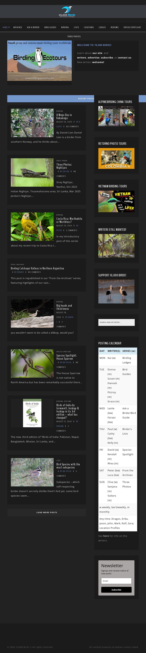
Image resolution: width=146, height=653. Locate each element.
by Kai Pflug (66, 362)
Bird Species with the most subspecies (68, 466)
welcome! (98, 62)
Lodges (102, 27)
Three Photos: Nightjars (64, 166)
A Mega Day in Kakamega (64, 116)
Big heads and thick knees (64, 307)
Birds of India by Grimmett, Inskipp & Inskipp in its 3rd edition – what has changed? (67, 411)
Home (5, 27)
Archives (17, 27)
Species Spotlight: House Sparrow (66, 357)
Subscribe (116, 589)
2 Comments (71, 230)
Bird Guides (50, 27)
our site (97, 53)
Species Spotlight (132, 27)
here (106, 535)
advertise (94, 57)
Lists (76, 27)
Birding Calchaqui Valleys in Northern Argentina (37, 268)
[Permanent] (32, 136)
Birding (65, 27)
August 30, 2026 (64, 122)
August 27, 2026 (64, 421)
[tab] (46, 98)
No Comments (72, 126)
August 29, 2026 (64, 225)
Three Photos (74, 36)
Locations (89, 27)
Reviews (115, 27)
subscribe (107, 57)
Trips (13, 264)
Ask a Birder (33, 27)
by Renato (19, 272)
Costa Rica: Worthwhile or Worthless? (69, 220)
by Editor (64, 171)
